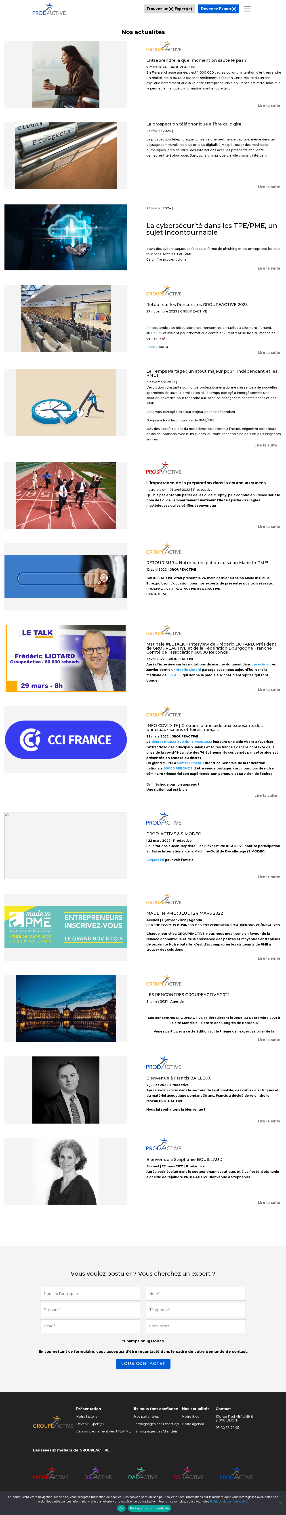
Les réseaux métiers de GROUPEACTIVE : (72, 1450)
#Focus (152, 347)
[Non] (280, 1503)
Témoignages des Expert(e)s (156, 1424)
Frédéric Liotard (187, 670)
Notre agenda (193, 1424)
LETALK (174, 675)
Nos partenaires (146, 1417)
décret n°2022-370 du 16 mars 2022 (181, 742)
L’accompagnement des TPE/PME (103, 1431)
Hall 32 (156, 333)
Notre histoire (87, 1417)
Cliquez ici (155, 860)
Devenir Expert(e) (90, 1424)
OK (121, 1508)
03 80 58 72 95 (227, 1428)
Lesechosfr (261, 664)
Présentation (88, 1409)
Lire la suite (269, 105)
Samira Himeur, (189, 763)
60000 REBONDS (178, 768)
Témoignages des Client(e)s (155, 1431)
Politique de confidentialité (228, 1501)
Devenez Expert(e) (219, 9)
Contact (223, 1409)
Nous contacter (143, 1363)
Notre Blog (191, 1417)
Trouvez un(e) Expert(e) (169, 9)
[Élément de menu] (246, 8)
